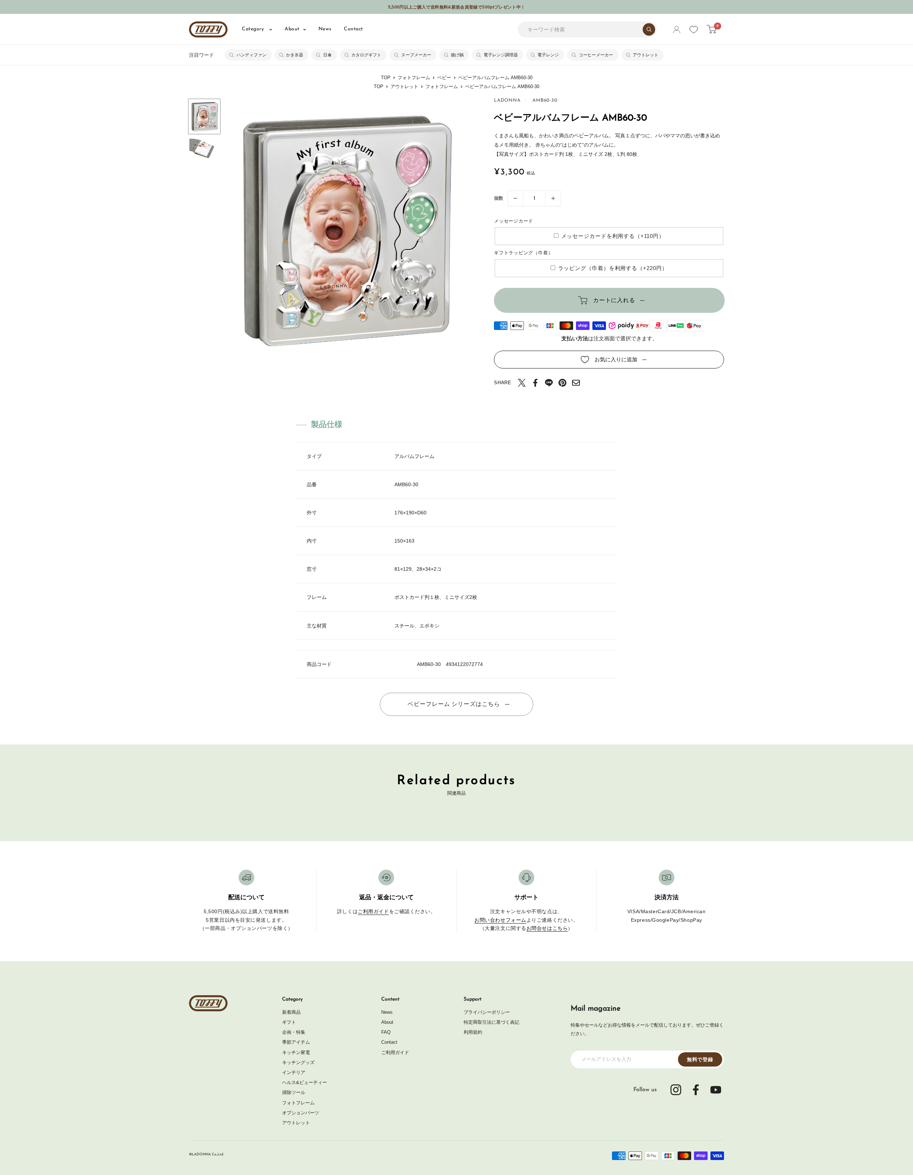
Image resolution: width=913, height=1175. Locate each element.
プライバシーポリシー (487, 1012)
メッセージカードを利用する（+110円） (612, 236)
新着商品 (291, 1012)
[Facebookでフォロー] (695, 1089)
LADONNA (507, 100)
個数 (498, 198)
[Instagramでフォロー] (675, 1089)
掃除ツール (293, 1092)
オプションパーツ (300, 1112)
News (324, 29)
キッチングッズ (298, 1062)
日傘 (327, 54)
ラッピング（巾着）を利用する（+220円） (613, 268)
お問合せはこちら (547, 928)
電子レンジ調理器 (501, 54)
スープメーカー (416, 54)
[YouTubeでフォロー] (715, 1089)
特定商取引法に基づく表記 (491, 1022)
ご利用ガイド (373, 911)
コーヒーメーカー (596, 54)
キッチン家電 (296, 1052)
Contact (353, 29)
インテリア (293, 1072)
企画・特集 (293, 1032)
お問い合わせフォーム (500, 920)
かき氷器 (294, 54)
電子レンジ (548, 54)
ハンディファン (251, 54)
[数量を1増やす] (553, 198)
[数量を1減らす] (515, 198)
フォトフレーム (414, 77)
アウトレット (645, 54)
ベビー (444, 77)
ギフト (289, 1022)
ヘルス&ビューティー (304, 1082)
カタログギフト (366, 54)
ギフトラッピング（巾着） (523, 252)
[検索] (649, 29)
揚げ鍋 (457, 54)
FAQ (386, 1032)
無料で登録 (700, 1059)
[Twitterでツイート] (522, 383)
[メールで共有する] (576, 383)
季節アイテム (296, 1042)
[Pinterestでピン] (562, 383)
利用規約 (473, 1032)
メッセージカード (513, 221)
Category (254, 29)
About (292, 29)
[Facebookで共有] (535, 383)
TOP (386, 77)
